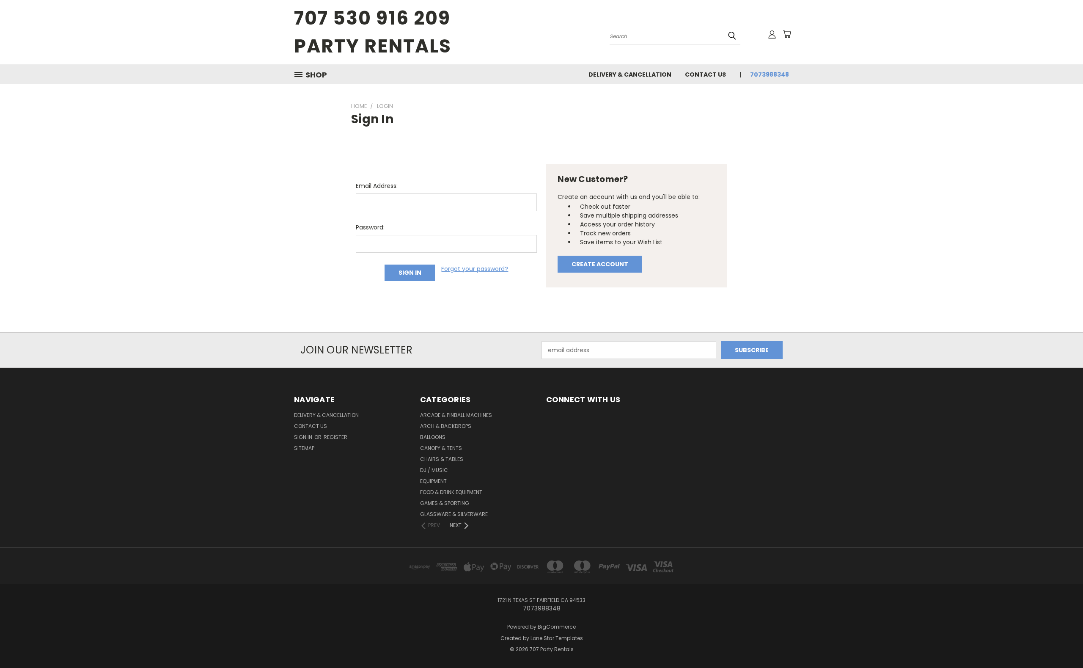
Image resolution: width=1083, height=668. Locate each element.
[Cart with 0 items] (787, 34)
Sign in (303, 437)
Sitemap (304, 448)
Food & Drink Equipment (451, 492)
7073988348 (769, 74)
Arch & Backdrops (445, 426)
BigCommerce (557, 626)
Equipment (433, 481)
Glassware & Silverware (454, 514)
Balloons (432, 437)
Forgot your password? (474, 269)
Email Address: (377, 186)
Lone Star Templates (557, 638)
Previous (1060, 641)
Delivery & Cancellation (629, 74)
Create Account (600, 264)
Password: (370, 227)
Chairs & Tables (441, 459)
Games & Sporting (444, 503)
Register (335, 437)
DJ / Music (434, 470)
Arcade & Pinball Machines (456, 415)
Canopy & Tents (441, 448)
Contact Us (705, 74)
